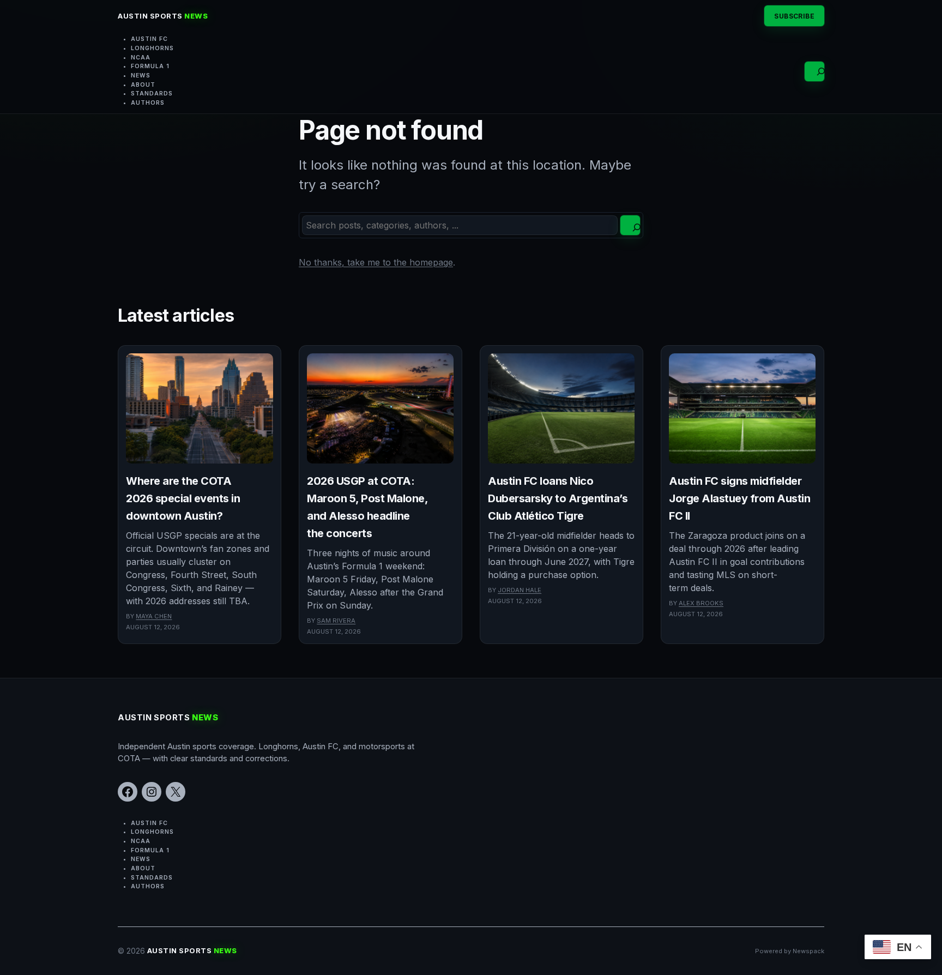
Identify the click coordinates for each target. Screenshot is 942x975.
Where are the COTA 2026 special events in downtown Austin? (183, 498)
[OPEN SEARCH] (814, 71)
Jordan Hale (519, 590)
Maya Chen (154, 616)
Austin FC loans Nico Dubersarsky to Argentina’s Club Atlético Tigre (557, 498)
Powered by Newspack (789, 951)
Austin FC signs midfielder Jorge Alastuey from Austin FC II (739, 498)
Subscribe (794, 16)
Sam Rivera (336, 620)
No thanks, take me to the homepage (376, 262)
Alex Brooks (701, 603)
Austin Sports (163, 15)
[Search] (630, 225)
